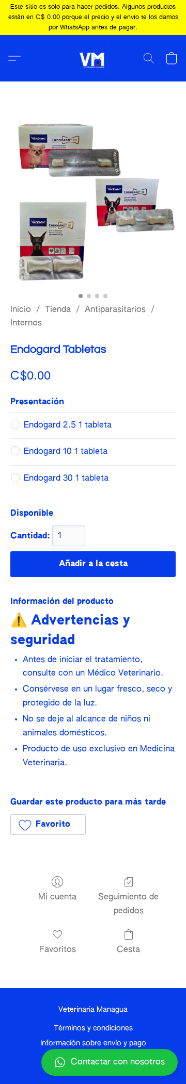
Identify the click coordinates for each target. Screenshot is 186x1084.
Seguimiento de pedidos (128, 904)
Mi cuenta (57, 897)
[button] (93, 1062)
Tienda (58, 310)
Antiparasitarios (115, 310)
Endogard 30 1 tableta (66, 478)
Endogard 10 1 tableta (65, 452)
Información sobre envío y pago (93, 1043)
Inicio (20, 310)
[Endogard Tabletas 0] (93, 205)
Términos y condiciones (93, 1028)
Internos (26, 323)
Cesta (128, 950)
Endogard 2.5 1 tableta (68, 425)
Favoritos (57, 950)
